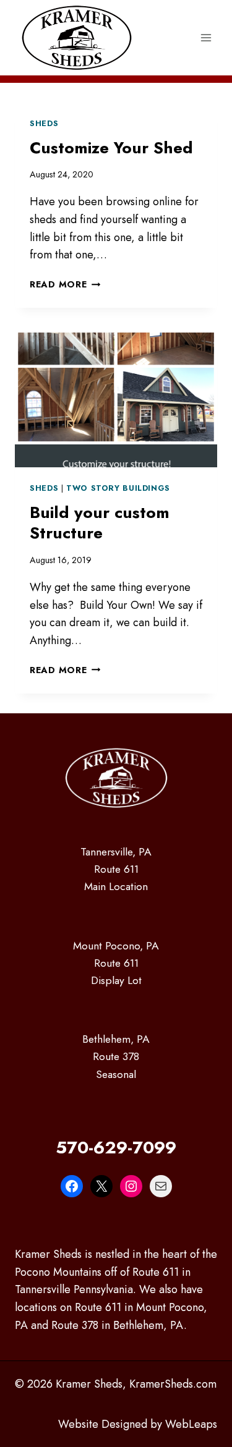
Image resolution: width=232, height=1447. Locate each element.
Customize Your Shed (111, 147)
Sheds (44, 123)
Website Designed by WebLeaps (137, 1424)
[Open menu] (205, 37)
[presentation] (116, 400)
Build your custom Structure (100, 523)
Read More (65, 284)
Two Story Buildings (118, 488)
